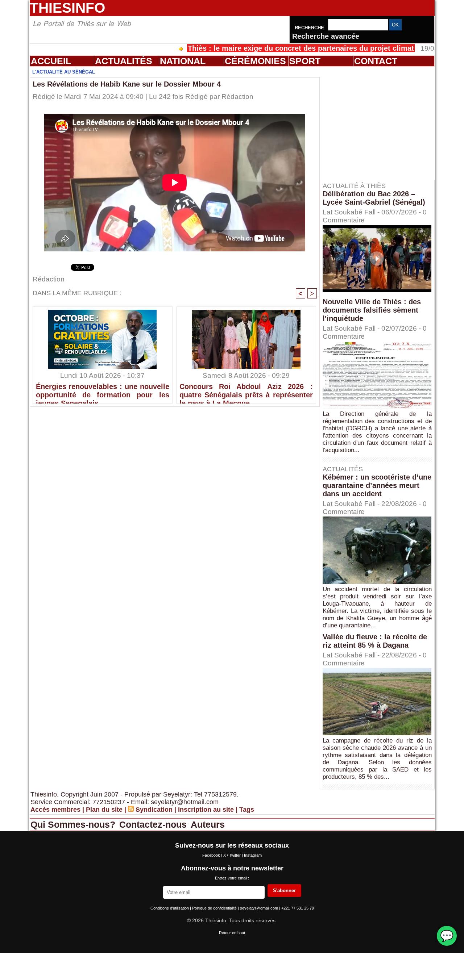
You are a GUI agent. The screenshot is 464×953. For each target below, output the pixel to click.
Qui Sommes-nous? (74, 824)
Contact (375, 61)
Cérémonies (255, 61)
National (183, 61)
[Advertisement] (381, 123)
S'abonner (284, 890)
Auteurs (208, 824)
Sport (304, 61)
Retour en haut (232, 933)
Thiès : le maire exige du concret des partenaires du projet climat (274, 48)
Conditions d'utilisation (170, 908)
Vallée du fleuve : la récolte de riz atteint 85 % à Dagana (375, 641)
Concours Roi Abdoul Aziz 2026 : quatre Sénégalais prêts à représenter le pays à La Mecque (246, 392)
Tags (246, 809)
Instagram (253, 855)
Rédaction (237, 96)
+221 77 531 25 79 (297, 908)
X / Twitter (232, 855)
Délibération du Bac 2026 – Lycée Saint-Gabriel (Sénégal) (374, 198)
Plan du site (104, 809)
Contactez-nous (154, 824)
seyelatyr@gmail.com (259, 908)
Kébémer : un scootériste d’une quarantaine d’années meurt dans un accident (377, 485)
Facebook (211, 855)
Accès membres (55, 809)
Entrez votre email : (232, 878)
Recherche (310, 27)
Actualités (123, 61)
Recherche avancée (325, 36)
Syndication (154, 809)
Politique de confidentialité (215, 908)
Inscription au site (206, 809)
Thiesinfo (67, 8)
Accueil (51, 61)
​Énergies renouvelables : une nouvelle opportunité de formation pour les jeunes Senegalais (102, 392)
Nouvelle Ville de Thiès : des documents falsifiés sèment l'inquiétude (372, 310)
